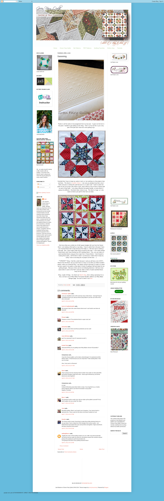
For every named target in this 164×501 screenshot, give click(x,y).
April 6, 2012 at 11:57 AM (68, 378)
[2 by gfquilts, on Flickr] (81, 241)
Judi (45, 199)
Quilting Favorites (99, 48)
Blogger (106, 487)
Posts (40, 184)
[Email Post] (73, 284)
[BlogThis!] (79, 285)
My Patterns (77, 48)
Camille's (74, 183)
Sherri (63, 370)
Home (55, 48)
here (91, 278)
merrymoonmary (93, 487)
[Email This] (77, 285)
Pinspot (64, 317)
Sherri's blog (82, 275)
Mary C (64, 397)
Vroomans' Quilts (66, 293)
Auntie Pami (65, 345)
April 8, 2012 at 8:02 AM (68, 428)
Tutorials (119, 48)
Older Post (101, 449)
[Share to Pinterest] (84, 285)
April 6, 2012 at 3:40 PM (68, 392)
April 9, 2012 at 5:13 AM (68, 442)
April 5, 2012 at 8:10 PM (68, 301)
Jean (63, 408)
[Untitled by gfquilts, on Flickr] (81, 120)
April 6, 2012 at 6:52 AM (68, 340)
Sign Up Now (119, 291)
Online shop (110, 48)
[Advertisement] (119, 106)
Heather (64, 419)
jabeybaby (64, 326)
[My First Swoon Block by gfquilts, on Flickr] (81, 177)
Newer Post (61, 449)
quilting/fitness (66, 433)
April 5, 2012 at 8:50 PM (68, 321)
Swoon (79, 183)
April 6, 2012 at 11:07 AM (68, 365)
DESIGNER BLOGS (87, 483)
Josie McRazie (66, 336)
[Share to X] (80, 285)
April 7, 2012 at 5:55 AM (68, 403)
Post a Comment (64, 446)
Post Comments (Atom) (70, 452)
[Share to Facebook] (82, 285)
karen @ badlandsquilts (68, 306)
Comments (42, 187)
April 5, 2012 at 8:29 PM (68, 312)
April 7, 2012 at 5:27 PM (68, 414)
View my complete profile (43, 245)
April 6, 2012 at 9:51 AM (68, 349)
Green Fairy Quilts (65, 48)
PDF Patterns (87, 48)
